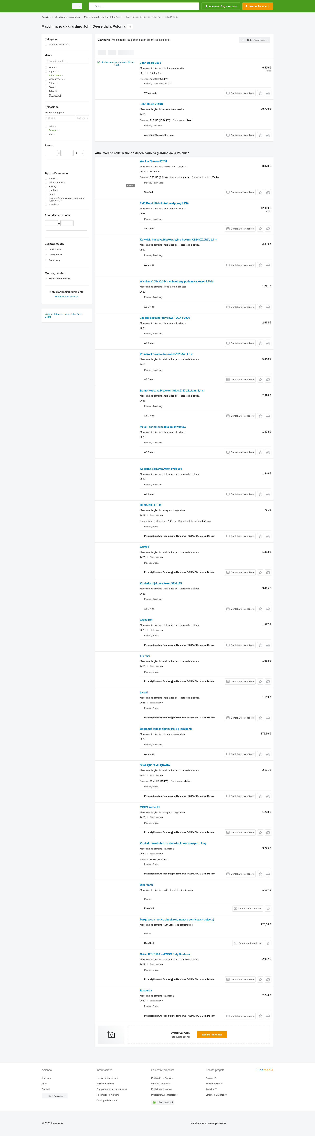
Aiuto (44, 1083)
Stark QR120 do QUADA (155, 765)
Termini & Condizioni (107, 1078)
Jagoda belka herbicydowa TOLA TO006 (165, 317)
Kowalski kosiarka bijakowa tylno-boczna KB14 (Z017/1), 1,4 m (178, 239)
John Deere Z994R (151, 104)
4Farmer (145, 656)
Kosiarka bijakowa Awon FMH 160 (161, 468)
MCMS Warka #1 (150, 807)
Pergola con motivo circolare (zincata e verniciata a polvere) (177, 919)
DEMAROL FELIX (151, 505)
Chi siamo (47, 1078)
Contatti (46, 1089)
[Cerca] (92, 6)
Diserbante (147, 885)
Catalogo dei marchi (106, 1100)
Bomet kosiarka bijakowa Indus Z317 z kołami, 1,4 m (172, 390)
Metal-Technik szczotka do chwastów (163, 426)
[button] (260, 93)
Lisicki (144, 692)
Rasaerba (146, 990)
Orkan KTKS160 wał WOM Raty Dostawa (165, 954)
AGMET (144, 547)
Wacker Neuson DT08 (153, 161)
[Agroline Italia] (55, 6)
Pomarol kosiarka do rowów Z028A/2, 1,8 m (166, 354)
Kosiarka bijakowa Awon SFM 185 (161, 583)
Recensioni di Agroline (107, 1094)
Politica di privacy (105, 1083)
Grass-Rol (146, 619)
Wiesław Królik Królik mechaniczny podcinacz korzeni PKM (176, 281)
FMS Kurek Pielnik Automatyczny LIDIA (164, 203)
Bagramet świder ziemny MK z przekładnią (166, 728)
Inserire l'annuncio (212, 1034)
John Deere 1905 (150, 62)
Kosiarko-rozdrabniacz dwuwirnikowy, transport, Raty (173, 843)
